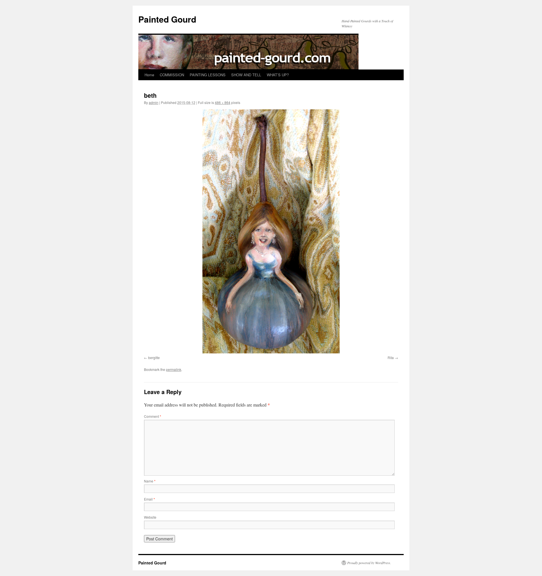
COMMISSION (172, 74)
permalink (173, 369)
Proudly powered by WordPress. (369, 562)
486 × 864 (222, 102)
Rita (391, 357)
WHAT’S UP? (278, 74)
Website (150, 517)
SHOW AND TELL (246, 74)
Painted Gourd (167, 19)
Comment (152, 416)
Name (150, 481)
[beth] (271, 231)
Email (149, 499)
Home (149, 74)
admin (153, 102)
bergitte (154, 357)
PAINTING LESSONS (208, 74)
